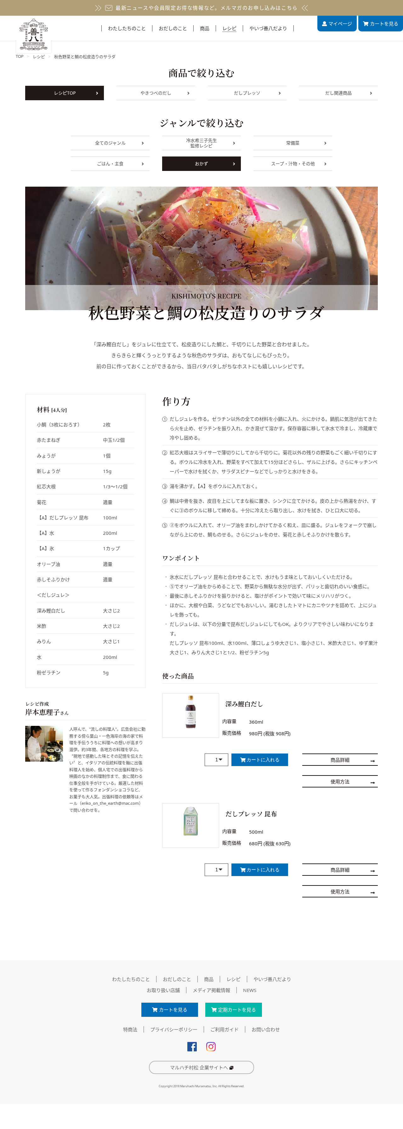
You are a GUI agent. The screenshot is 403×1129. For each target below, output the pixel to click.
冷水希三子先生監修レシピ (201, 143)
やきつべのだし (155, 93)
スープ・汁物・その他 (293, 164)
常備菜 (292, 143)
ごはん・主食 (110, 164)
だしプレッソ (247, 93)
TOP (20, 56)
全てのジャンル (110, 143)
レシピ (39, 56)
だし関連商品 (338, 93)
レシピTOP (65, 93)
